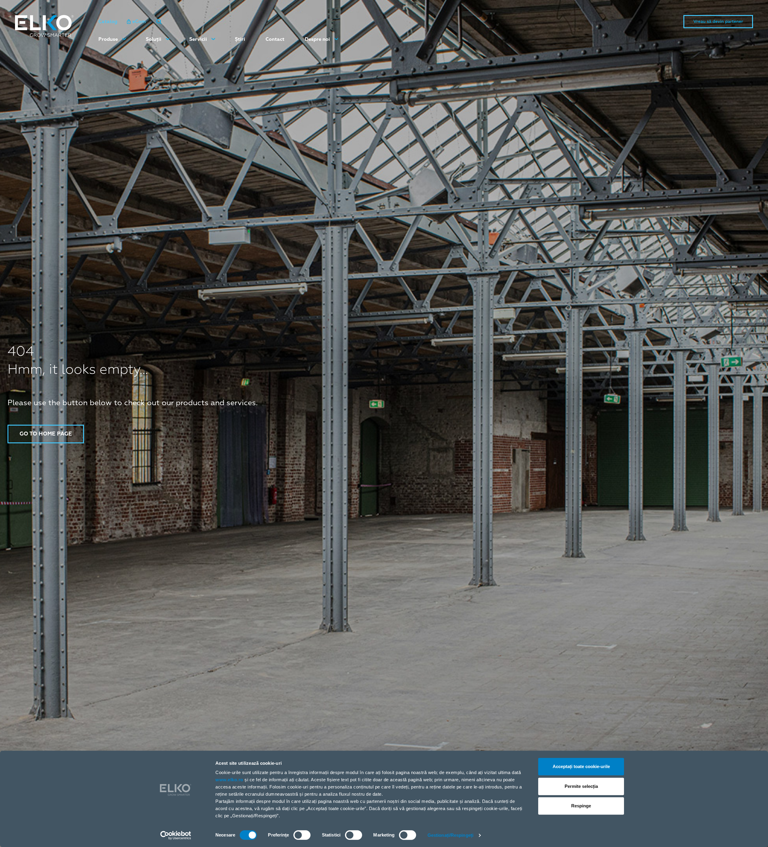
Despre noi (317, 39)
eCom (139, 22)
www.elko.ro (229, 779)
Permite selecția (581, 786)
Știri (240, 39)
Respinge (581, 805)
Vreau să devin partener (718, 21)
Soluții (153, 39)
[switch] (301, 835)
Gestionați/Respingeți (450, 835)
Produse (108, 39)
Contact (275, 39)
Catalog (107, 22)
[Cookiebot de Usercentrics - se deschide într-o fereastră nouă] (175, 835)
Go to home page (46, 433)
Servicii (198, 39)
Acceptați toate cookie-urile (581, 766)
